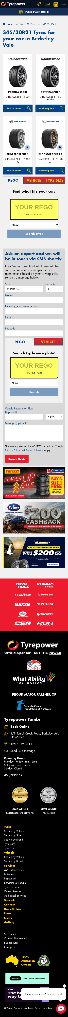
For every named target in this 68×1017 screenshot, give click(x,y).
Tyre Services (11, 887)
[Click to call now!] (39, 4)
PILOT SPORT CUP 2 (18, 154)
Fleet (7, 913)
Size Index (10, 934)
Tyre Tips (9, 848)
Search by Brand (13, 839)
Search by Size (12, 835)
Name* (9, 295)
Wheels (9, 852)
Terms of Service (34, 450)
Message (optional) (16, 423)
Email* (9, 317)
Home (9, 24)
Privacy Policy (12, 450)
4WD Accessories (14, 870)
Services (9, 865)
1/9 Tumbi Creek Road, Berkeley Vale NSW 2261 (34, 735)
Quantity (50, 284)
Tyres (7, 827)
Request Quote (16, 458)
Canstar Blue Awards (16, 938)
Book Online (12, 909)
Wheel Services (13, 891)
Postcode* (11, 328)
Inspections (10, 878)
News (8, 918)
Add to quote (13, 108)
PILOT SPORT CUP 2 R (50, 154)
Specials (9, 900)
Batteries (9, 874)
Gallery (9, 922)
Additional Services (15, 895)
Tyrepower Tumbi (36, 12)
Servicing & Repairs (15, 883)
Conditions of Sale (43, 1008)
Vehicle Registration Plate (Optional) (19, 410)
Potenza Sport (17, 92)
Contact (9, 904)
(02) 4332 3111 (21, 744)
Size (7, 284)
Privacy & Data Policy (24, 1008)
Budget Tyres (11, 942)
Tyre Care (9, 844)
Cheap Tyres (11, 947)
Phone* (23, 306)
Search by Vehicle (14, 831)
